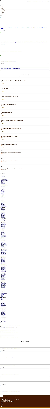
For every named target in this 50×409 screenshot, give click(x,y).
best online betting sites (3, 189)
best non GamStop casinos (3, 269)
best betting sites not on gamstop (4, 293)
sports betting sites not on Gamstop (4, 263)
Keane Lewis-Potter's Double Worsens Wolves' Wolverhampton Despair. (8, 104)
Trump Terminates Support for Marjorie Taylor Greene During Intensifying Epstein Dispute (11, 128)
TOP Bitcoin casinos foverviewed (4, 179)
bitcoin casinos (2, 200)
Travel (2, 13)
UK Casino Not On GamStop (3, 277)
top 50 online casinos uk (3, 209)
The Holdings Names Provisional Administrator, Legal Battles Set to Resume (9, 144)
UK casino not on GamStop (3, 282)
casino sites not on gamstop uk (3, 236)
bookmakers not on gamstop (3, 247)
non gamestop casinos (3, 174)
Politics (3, 12)
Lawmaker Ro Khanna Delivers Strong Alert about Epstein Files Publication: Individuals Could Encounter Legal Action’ (23, 42)
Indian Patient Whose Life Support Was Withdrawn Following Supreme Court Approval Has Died (9, 327)
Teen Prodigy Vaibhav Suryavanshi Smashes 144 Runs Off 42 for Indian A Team (9, 96)
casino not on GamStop (3, 240)
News (2, 11)
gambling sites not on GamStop (3, 283)
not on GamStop (2, 276)
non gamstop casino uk (3, 229)
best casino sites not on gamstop (3, 245)
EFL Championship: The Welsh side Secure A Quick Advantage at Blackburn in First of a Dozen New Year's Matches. (13, 80)
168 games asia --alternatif (3, 224)
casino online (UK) (2, 182)
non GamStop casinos (3, 241)
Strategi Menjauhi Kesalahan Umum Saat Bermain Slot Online (7, 88)
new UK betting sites (3, 280)
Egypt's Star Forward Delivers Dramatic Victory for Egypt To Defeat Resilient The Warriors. (11, 152)
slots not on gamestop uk (3, 205)
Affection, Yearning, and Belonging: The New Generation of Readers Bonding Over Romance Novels (9, 332)
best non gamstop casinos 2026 (3, 252)
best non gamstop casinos (3, 259)
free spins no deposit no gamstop (4, 206)
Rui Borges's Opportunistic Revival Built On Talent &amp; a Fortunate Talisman (8, 401)
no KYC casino (2, 181)
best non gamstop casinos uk (3, 281)
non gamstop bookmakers (3, 254)
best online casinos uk (3, 226)
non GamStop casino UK (3, 228)
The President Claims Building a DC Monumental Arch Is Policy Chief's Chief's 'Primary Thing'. (11, 168)
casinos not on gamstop (3, 221)
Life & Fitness (3, 10)
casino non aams (2, 192)
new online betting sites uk (3, 235)
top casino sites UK (2, 315)
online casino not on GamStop (3, 243)
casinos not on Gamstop (3, 186)
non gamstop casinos (3, 176)
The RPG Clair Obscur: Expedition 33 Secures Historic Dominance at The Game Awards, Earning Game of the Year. (10, 399)
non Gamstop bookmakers (3, 264)
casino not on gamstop (3, 225)
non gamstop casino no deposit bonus (4, 244)
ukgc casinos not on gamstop (3, 257)
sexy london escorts (2, 310)
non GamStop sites (2, 312)
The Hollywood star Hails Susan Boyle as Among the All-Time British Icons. (9, 160)
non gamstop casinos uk (3, 212)
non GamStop (2, 242)
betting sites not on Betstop (3, 271)
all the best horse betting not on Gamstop (4, 180)
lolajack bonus (2, 195)
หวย (1, 298)
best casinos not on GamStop (3, 305)
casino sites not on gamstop (3, 201)
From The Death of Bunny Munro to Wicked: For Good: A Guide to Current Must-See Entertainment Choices (10, 348)
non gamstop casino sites (3, 316)
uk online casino (2, 190)
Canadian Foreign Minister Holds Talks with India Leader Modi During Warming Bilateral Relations (12, 120)
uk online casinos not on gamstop (4, 249)
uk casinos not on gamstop (3, 222)
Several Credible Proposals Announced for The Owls (6, 112)
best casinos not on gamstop (3, 314)
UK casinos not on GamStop (3, 274)
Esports (1, 7)
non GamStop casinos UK (3, 267)
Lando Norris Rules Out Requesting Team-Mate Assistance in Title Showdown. (9, 136)
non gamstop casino (3, 211)
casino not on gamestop (3, 251)
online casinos (2, 230)
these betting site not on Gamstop (4, 184)
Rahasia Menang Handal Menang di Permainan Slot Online (6, 400)
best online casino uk (3, 183)
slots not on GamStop (3, 227)
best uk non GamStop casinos (3, 253)
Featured (2, 8)
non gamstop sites (2, 175)
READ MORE (3, 83)
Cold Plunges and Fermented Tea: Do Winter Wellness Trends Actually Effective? (8, 365)
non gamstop (2, 203)
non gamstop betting (3, 261)
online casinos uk (2, 219)
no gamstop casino (2, 246)
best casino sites (2, 278)
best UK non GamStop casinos (3, 317)
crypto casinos (2, 255)
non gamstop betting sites (3, 220)
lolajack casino (2, 193)
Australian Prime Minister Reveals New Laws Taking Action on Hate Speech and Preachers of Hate (10, 68)
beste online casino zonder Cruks (4, 307)
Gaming (3, 9)
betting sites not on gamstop (3, 268)
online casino (2, 234)
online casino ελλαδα (3, 214)
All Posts (2, 6)
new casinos (2, 296)
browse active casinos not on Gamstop (4, 185)
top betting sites (2, 294)
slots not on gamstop (3, 191)
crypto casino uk (2, 295)
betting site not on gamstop (3, 320)
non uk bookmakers (3, 202)
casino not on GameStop (3, 265)
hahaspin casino (2, 194)
